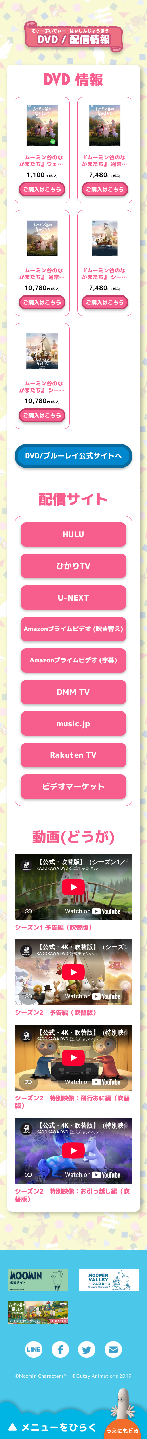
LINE (33, 1349)
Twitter (86, 1349)
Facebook (60, 1349)
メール (113, 1349)
